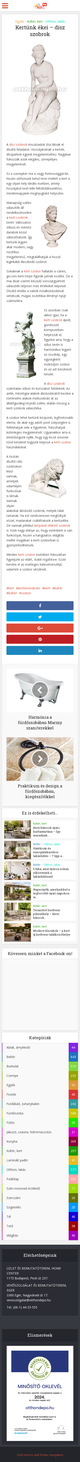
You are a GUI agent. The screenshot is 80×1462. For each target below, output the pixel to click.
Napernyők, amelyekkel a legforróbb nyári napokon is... (51, 893)
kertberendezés (29, 588)
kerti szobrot (53, 320)
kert (11, 588)
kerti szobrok (18, 217)
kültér (58, 588)
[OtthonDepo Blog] (40, 5)
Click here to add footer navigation (40, 1455)
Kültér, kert (35, 21)
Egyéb (19, 21)
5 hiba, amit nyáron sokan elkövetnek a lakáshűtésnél (51, 872)
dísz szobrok (18, 144)
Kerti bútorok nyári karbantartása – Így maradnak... (46, 831)
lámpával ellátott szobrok (52, 525)
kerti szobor (32, 271)
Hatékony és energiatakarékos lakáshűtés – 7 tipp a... (48, 852)
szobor (26, 593)
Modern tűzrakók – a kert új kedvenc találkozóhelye (51, 932)
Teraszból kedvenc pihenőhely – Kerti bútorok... (46, 914)
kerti (47, 588)
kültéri (12, 593)
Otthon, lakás (55, 21)
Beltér (37, 844)
